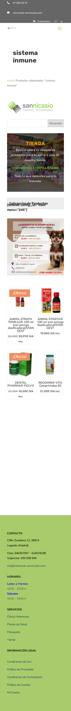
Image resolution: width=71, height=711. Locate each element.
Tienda (11, 640)
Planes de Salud (17, 624)
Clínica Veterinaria (18, 616)
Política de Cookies (18, 685)
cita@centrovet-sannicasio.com (26, 566)
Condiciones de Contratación (24, 677)
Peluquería (13, 632)
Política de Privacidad (20, 669)
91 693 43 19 (20, 3)
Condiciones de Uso (19, 662)
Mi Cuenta (13, 692)
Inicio (10, 80)
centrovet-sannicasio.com (27, 12)
